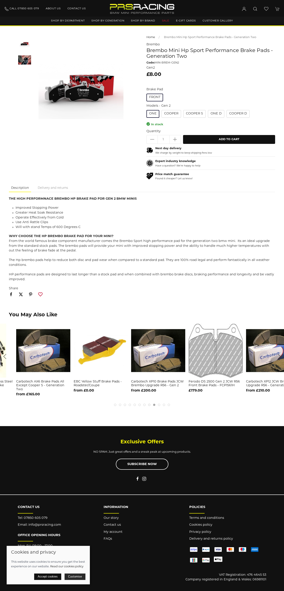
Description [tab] (20, 188)
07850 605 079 (35, 518)
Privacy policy (200, 532)
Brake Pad (154, 89)
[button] (255, 8)
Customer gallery (218, 20)
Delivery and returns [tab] (53, 188)
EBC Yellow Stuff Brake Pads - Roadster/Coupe (81, 383)
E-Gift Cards (186, 20)
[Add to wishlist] (278, 330)
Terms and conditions (206, 518)
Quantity (153, 131)
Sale (165, 20)
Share (13, 288)
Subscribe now (142, 464)
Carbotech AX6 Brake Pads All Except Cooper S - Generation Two (24, 385)
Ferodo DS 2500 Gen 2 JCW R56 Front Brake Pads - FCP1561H (198, 383)
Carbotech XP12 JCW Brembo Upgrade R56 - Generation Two (255, 383)
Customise (75, 576)
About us (53, 8)
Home (150, 37)
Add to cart (229, 139)
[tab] (115, 405)
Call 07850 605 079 (24, 8)
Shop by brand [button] (143, 20)
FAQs (108, 539)
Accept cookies (48, 576)
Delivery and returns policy (211, 539)
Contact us (76, 8)
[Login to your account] (244, 8)
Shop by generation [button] (107, 20)
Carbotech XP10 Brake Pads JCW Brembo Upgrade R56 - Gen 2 (141, 383)
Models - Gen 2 (158, 106)
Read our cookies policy (66, 566)
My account (113, 532)
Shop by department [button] (68, 20)
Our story (111, 518)
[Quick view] (278, 370)
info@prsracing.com (44, 525)
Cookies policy (200, 525)
